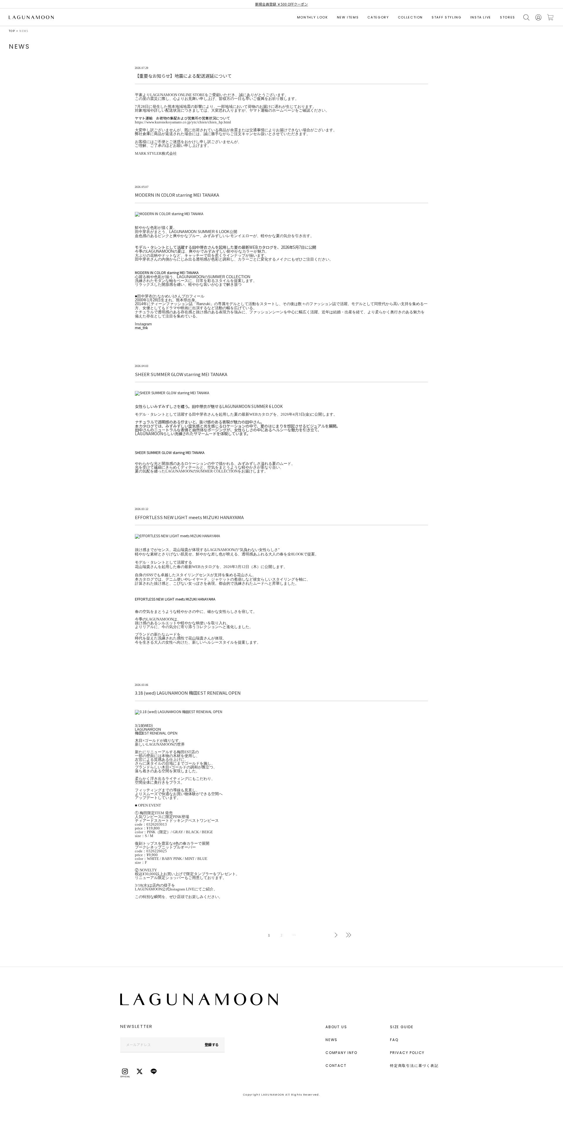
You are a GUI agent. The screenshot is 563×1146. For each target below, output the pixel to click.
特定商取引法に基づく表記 (414, 1065)
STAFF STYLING (446, 17)
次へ (336, 935)
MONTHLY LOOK (312, 17)
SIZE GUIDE (401, 1026)
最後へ (348, 935)
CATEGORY (378, 17)
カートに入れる (550, 17)
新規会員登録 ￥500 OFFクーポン (281, 3)
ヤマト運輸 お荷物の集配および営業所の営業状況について (182, 117)
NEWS (331, 1039)
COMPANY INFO (341, 1052)
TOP (12, 31)
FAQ (394, 1039)
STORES (507, 17)
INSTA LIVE (480, 17)
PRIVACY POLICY (407, 1052)
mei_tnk (141, 327)
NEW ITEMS (348, 17)
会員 (538, 17)
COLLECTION (410, 17)
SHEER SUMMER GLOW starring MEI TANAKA (169, 452)
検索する (526, 17)
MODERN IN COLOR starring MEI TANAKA (167, 272)
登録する (212, 1044)
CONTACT (336, 1065)
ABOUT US (336, 1026)
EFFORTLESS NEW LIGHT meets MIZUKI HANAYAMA (175, 598)
